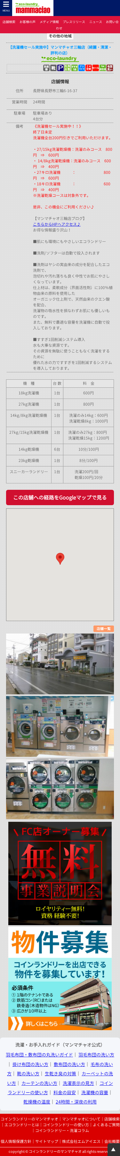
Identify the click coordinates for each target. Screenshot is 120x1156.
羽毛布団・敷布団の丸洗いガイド (39, 1055)
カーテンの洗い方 (39, 1083)
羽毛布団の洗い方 (96, 1055)
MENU (6, 10)
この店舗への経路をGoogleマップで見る (60, 497)
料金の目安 (64, 1092)
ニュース (95, 22)
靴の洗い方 (28, 1074)
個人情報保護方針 (16, 1141)
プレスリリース (74, 22)
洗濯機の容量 (94, 1092)
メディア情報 (49, 22)
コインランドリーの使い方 (66, 1125)
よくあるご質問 (106, 1125)
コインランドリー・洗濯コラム (62, 1130)
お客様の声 (28, 22)
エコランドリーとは (21, 1125)
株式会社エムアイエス (81, 1141)
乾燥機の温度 (36, 1102)
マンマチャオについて (81, 1119)
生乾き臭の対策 (60, 1074)
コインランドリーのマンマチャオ (29, 1119)
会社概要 (112, 1141)
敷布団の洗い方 (69, 1064)
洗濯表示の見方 (78, 1083)
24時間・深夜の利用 (76, 1102)
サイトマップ (46, 1141)
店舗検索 (9, 22)
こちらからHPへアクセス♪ (57, 224)
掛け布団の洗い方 (30, 1064)
